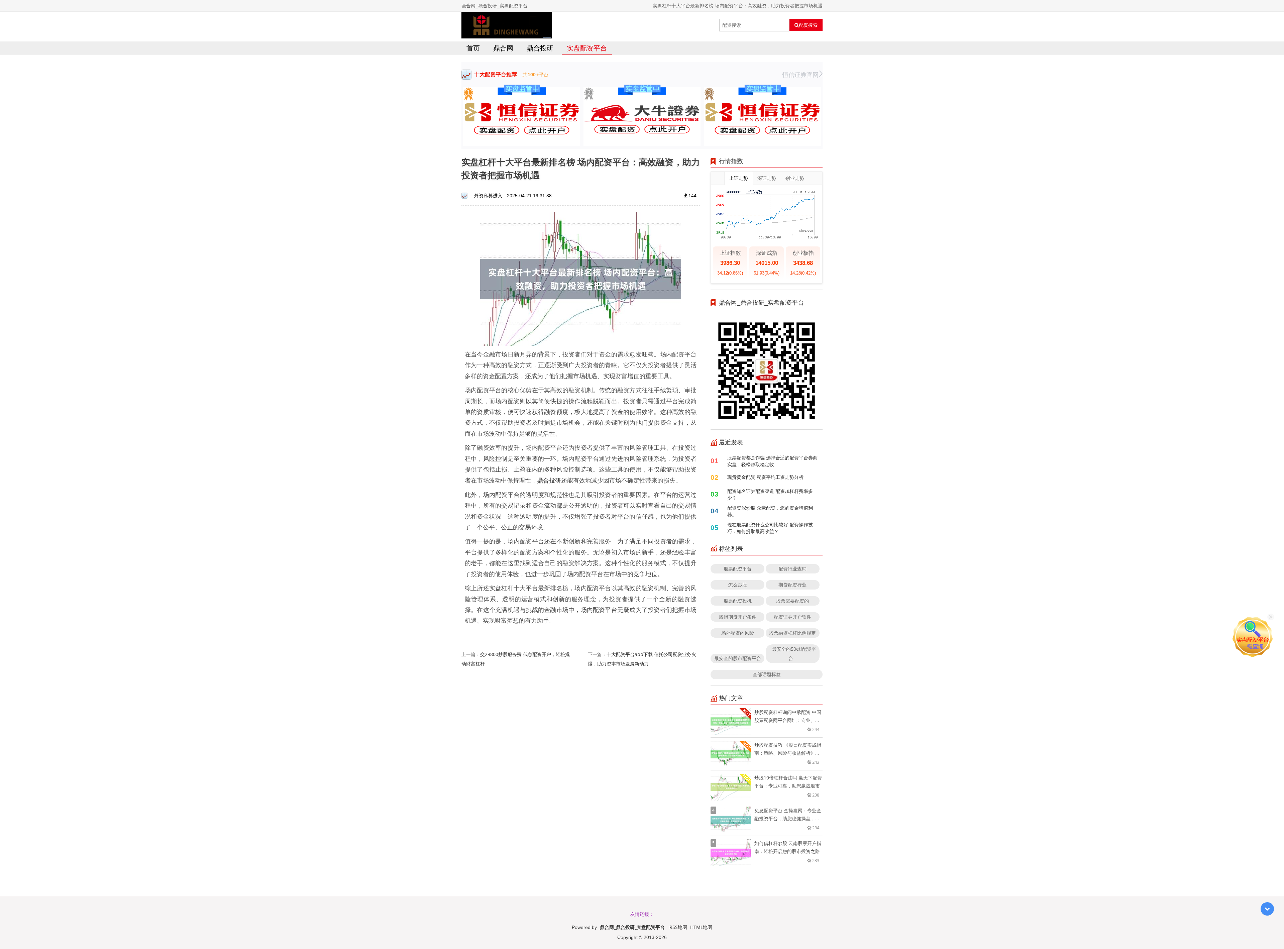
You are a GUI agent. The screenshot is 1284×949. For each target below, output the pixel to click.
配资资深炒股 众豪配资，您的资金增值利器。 (770, 511)
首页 (473, 47)
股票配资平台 (738, 568)
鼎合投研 (540, 47)
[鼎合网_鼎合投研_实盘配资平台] (506, 25)
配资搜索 (808, 25)
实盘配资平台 (587, 47)
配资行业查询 (792, 568)
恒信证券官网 (800, 75)
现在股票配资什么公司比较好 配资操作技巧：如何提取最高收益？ (770, 527)
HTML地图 (701, 927)
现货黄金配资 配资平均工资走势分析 (765, 477)
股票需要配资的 (792, 601)
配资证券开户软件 (792, 617)
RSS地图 (678, 927)
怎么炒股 (737, 585)
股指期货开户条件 (737, 617)
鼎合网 (503, 47)
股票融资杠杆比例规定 (792, 633)
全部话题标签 (767, 674)
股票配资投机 (738, 601)
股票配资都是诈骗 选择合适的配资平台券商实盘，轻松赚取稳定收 (772, 460)
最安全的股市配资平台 (737, 658)
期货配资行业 (792, 585)
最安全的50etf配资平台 (794, 653)
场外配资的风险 (737, 633)
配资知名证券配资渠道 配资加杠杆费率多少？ (770, 494)
